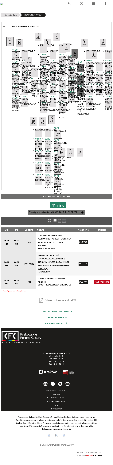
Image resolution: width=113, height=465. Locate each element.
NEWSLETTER (56, 409)
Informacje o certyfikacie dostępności (22, 453)
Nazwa (40, 230)
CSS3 (55, 452)
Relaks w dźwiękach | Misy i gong (62, 108)
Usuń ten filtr (82, 213)
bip (68, 373)
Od (6, 230)
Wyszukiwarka (69, 3)
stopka (22, 337)
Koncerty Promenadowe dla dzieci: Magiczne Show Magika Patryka (57, 158)
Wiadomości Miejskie (56, 398)
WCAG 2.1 (63, 452)
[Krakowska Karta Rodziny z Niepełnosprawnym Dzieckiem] (56, 435)
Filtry (60, 205)
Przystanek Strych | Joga (108, 90)
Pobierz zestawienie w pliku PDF (60, 300)
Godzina (29, 230)
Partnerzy (56, 394)
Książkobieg (24, 51)
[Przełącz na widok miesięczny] (64, 221)
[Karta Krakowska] (64, 435)
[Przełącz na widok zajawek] (50, 221)
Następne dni (37, 26)
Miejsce (102, 230)
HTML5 (50, 452)
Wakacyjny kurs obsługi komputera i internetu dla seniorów (108, 78)
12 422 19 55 (58, 364)
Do (16, 230)
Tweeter (60, 384)
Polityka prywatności (56, 401)
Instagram (45, 384)
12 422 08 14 (58, 361)
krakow (48, 372)
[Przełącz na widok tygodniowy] (59, 221)
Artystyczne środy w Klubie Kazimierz (108, 102)
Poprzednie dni (4, 26)
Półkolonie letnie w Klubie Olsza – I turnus (108, 66)
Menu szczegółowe (105, 3)
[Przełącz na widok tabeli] (55, 220)
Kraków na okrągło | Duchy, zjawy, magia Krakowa (57, 182)
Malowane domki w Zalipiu (57, 134)
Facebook (53, 384)
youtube (67, 384)
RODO (56, 405)
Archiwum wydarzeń (56, 324)
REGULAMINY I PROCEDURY (57, 390)
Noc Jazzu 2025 (57, 169)
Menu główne (94, 3)
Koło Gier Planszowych (24, 101)
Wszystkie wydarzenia (56, 311)
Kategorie (83, 230)
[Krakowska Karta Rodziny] (49, 435)
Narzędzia (81, 3)
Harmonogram (56, 317)
